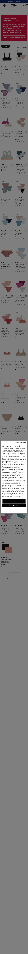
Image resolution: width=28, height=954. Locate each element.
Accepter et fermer (14, 505)
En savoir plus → (14, 501)
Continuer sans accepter (20, 442)
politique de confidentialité (14, 496)
